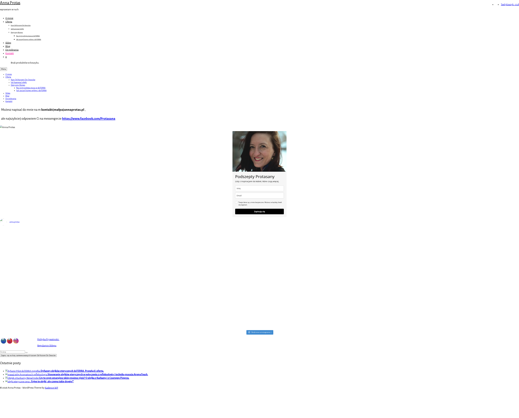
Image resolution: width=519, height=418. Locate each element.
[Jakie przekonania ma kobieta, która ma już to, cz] (324, 283)
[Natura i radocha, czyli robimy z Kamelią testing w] (195, 322)
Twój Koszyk (510, 4)
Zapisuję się (259, 211)
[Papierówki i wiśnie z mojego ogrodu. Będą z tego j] (65, 322)
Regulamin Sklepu (46, 345)
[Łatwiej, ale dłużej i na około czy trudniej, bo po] (324, 319)
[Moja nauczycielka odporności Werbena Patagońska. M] (324, 239)
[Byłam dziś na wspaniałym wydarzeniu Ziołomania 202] (65, 280)
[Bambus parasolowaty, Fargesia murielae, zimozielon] (65, 250)
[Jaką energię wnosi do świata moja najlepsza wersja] (195, 297)
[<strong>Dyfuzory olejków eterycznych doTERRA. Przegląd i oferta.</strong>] (23, 371)
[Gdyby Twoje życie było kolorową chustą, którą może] (195, 276)
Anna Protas (10, 3)
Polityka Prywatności (48, 339)
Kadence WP (51, 387)
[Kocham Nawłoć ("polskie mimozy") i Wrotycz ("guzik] (195, 236)
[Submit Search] (26, 352)
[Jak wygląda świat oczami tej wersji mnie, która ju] (65, 303)
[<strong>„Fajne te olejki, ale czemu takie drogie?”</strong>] (17, 381)
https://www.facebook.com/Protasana (88, 118)
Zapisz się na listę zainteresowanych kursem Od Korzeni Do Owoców (28, 355)
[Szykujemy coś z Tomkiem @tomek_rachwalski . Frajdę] (324, 301)
